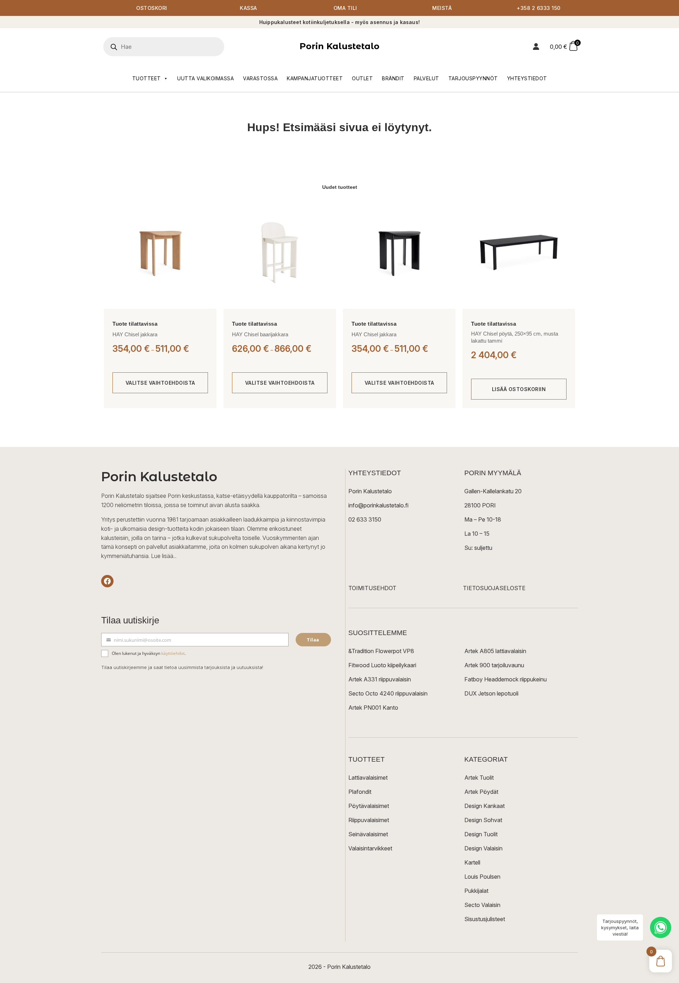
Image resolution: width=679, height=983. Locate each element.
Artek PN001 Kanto (373, 707)
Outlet (362, 78)
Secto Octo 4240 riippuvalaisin (388, 693)
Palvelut (426, 78)
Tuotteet (146, 78)
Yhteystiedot (527, 78)
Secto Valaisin (482, 904)
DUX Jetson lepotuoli (491, 693)
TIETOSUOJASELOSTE (494, 588)
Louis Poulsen (482, 876)
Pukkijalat (476, 890)
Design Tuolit (481, 834)
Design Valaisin (483, 848)
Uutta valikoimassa (205, 78)
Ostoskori (151, 8)
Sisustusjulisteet (484, 919)
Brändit (393, 78)
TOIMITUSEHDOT (372, 588)
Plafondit (359, 791)
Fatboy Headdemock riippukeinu (505, 679)
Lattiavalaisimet (368, 777)
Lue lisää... (163, 555)
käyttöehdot (173, 653)
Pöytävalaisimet (368, 805)
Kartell (472, 862)
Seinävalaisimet (368, 834)
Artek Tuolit (479, 777)
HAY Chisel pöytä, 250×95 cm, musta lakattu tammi (514, 337)
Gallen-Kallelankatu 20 (493, 491)
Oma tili (345, 8)
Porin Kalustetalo (339, 46)
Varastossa (260, 78)
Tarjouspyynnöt (473, 78)
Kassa (248, 8)
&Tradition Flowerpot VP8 (381, 651)
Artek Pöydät (481, 791)
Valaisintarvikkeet (370, 848)
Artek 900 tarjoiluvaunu (494, 665)
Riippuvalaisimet (368, 820)
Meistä (442, 8)
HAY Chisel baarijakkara (260, 334)
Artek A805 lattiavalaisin (495, 651)
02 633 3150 (364, 519)
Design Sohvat (483, 820)
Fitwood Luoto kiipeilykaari (382, 665)
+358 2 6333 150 (539, 8)
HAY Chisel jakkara (134, 334)
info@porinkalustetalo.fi (378, 505)
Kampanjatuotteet (315, 78)
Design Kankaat (484, 805)
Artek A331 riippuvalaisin (379, 679)
